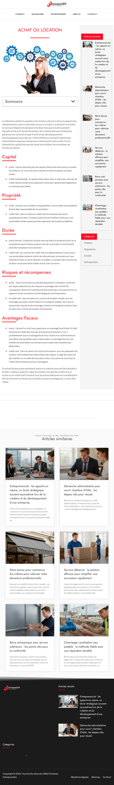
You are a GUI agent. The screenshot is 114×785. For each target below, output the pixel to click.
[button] (73, 101)
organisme (38, 14)
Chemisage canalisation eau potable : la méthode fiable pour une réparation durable (102, 215)
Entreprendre (58, 14)
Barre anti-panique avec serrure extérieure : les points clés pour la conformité (102, 186)
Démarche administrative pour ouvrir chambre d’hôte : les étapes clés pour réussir (102, 96)
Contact (92, 14)
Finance (88, 243)
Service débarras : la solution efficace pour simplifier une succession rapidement (102, 157)
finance (20, 14)
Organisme (90, 249)
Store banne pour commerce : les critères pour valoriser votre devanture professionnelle (102, 126)
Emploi (77, 14)
